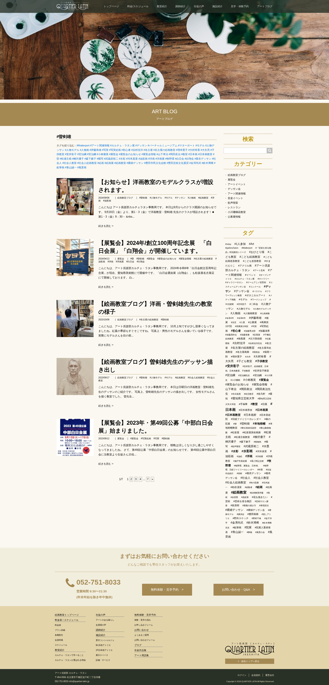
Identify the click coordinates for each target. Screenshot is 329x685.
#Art (251, 243)
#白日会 (179, 158)
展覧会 (120, 258)
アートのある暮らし (105, 620)
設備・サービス (103, 660)
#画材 (239, 473)
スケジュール (61, 645)
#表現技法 (264, 505)
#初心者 (126, 149)
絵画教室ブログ (125, 197)
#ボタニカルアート (255, 295)
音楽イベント (235, 198)
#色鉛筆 (245, 497)
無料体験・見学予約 (145, 614)
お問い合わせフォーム (144, 640)
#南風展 (241, 338)
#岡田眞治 (174, 154)
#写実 (105, 149)
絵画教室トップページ (67, 614)
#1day (228, 244)
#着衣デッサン (202, 158)
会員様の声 (101, 625)
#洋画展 (159, 158)
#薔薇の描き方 (249, 505)
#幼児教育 (248, 394)
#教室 (184, 154)
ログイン (241, 675)
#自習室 (234, 497)
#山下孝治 (162, 154)
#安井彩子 (71, 154)
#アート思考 (259, 270)
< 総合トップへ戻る (249, 661)
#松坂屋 (235, 432)
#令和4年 (229, 318)
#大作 (248, 357)
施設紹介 (217, 6)
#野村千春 (256, 518)
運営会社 (269, 675)
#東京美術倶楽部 (248, 428)
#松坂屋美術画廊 (251, 432)
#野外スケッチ (240, 518)
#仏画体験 (265, 313)
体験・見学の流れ (142, 620)
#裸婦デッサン (135, 162)
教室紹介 (162, 6)
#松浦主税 (65, 158)
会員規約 (255, 675)
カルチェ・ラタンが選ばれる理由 (70, 660)
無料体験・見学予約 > (167, 589)
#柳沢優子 (78, 158)
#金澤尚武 (195, 162)
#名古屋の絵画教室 (164, 149)
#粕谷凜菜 (236, 487)
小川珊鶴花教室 (237, 212)
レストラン (234, 207)
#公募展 (252, 322)
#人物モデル (72, 149)
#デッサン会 (241, 291)
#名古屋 (148, 149)
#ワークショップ (258, 299)
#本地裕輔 (259, 423)
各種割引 (59, 635)
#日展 (264, 404)
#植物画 (257, 442)
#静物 (249, 532)
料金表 (58, 625)
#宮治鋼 (91, 154)
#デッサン (141, 145)
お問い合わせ (141, 630)
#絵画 (100, 162)
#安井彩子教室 (261, 370)
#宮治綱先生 (244, 375)
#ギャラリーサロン (234, 282)
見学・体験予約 (240, 6)
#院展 (248, 527)
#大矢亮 (205, 149)
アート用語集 (141, 655)
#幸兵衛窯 (236, 394)
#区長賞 (256, 335)
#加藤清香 (264, 330)
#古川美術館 (255, 338)
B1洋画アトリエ (103, 645)
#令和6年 (241, 318)
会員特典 (59, 640)
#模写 (100, 158)
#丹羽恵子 (241, 304)
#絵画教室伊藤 (256, 493)
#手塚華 (243, 404)
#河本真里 (132, 158)
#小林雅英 (102, 154)
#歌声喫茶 (235, 446)
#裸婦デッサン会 (256, 510)
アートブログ (264, 6)
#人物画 (84, 149)
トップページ (111, 6)
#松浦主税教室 (242, 437)
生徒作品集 (140, 650)
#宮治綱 (81, 154)
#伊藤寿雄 (95, 149)
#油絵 (239, 456)
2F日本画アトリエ (104, 650)
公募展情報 (234, 216)
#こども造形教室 (252, 261)
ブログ (138, 645)
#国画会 (256, 352)
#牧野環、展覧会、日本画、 (247, 466)
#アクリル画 (245, 265)
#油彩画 (143, 158)
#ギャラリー (263, 279)
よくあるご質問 (141, 635)
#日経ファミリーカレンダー (246, 419)
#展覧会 (113, 154)
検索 (248, 139)
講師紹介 (180, 6)
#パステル (257, 291)
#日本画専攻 (245, 410)
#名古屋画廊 (242, 352)
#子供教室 (261, 361)
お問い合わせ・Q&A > (238, 589)
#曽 (132, 258)
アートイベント (237, 184)
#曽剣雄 (64, 136)
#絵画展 (109, 162)
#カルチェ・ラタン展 (122, 145)
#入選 (242, 322)
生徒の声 (199, 6)
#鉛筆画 (237, 527)
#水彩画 (247, 451)
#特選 (260, 469)
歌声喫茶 (233, 202)
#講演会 (240, 514)
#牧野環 (169, 158)
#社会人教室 (69, 162)
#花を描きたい (260, 497)
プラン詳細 (60, 630)
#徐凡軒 (261, 393)
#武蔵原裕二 (111, 158)
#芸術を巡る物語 (242, 501)
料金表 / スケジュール (66, 620)
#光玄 (233, 322)
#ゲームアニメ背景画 (256, 282)
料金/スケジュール (138, 6)
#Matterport (83, 145)
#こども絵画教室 (250, 256)
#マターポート (186, 145)
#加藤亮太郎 (249, 331)
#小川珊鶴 (235, 380)
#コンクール (255, 287)
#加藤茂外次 (231, 335)
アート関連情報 (237, 193)
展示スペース (102, 655)
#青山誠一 (71, 167)
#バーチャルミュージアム (162, 145)
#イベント (250, 275)
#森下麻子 (90, 158)
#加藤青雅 (244, 335)
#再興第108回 (241, 326)
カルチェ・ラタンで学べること (69, 655)
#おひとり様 (256, 252)
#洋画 (151, 158)
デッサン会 (234, 188)
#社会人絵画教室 (87, 162)
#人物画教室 (250, 313)
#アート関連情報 (99, 145)
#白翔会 (189, 158)
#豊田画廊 (252, 514)
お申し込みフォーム (143, 625)
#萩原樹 (235, 505)
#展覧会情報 (149, 154)
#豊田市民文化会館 (155, 162)
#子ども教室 (244, 361)
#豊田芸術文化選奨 (178, 162)
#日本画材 (250, 414)
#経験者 (248, 487)
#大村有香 (194, 149)
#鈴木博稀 (207, 162)
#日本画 (192, 154)
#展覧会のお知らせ (130, 154)
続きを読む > (105, 225)
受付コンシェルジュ (105, 640)
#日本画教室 (205, 154)
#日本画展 (261, 409)
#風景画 (81, 167)
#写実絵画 (115, 149)
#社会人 (245, 477)
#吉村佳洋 (137, 149)
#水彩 (122, 158)
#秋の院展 (254, 482)
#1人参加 (240, 243)
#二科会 (253, 304)
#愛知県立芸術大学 (242, 398)
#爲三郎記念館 (257, 461)
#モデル (200, 145)
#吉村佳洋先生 (255, 343)
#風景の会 (260, 532)
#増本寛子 (182, 149)
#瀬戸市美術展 (240, 461)
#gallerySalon (231, 248)
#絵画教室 (120, 162)
